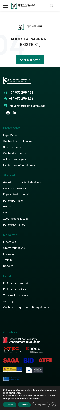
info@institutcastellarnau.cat (27, 106)
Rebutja (24, 404)
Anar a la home (30, 60)
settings (35, 398)
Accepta (9, 404)
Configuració (40, 404)
